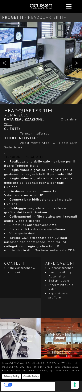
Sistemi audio (59, 280)
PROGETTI (12, 17)
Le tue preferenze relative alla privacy (32, 385)
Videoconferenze (61, 267)
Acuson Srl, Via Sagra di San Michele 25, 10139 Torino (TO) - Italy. (37, 363)
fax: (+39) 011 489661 (39, 367)
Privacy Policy (11, 376)
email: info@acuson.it (66, 367)
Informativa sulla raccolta (16, 389)
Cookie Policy (31, 376)
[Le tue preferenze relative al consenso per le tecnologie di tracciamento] (75, 385)
